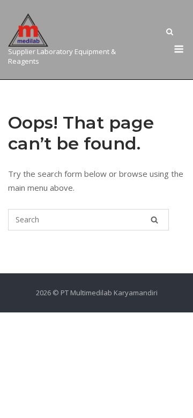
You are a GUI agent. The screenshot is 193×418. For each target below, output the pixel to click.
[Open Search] (169, 33)
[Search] (154, 219)
